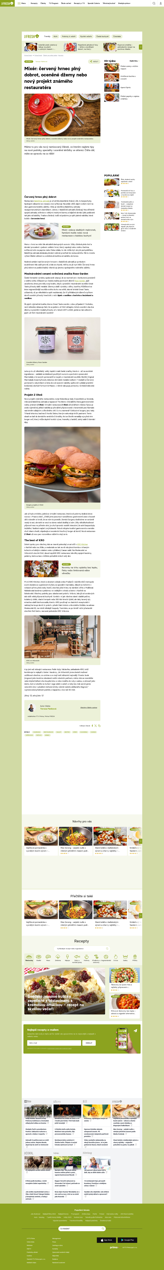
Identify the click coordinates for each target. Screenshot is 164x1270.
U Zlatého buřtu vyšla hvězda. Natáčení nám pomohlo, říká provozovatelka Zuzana (65, 1131)
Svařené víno (78, 1217)
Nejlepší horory (63, 1214)
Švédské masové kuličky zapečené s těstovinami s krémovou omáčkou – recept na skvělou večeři (56, 1002)
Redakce (55, 1259)
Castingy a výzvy (57, 1245)
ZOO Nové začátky (127, 1214)
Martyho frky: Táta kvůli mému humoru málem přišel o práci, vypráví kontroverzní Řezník (65, 1172)
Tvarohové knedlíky (76, 1221)
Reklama (29, 1245)
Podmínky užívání (32, 1252)
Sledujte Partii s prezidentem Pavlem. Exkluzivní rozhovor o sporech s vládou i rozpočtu (36, 1131)
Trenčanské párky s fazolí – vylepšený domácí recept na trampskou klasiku (127, 205)
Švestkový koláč (105, 1221)
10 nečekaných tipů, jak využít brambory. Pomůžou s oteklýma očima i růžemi (95, 1183)
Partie (95, 1214)
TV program (75, 1214)
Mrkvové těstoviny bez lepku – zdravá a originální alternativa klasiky (123, 1013)
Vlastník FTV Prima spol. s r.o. (36, 1259)
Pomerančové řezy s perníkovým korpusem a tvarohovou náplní (128, 193)
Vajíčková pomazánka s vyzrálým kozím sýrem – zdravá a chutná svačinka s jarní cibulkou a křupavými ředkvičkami (40, 849)
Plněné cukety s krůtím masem (129, 67)
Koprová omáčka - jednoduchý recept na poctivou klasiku (126, 47)
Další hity (134, 61)
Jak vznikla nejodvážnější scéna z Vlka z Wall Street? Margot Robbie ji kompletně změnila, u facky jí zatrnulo (38, 1195)
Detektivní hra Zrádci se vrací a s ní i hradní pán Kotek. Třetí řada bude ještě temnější (67, 1121)
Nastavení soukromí (58, 1262)
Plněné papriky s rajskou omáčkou (129, 97)
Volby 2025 (67, 1217)
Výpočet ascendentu (60, 1221)
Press (54, 1242)
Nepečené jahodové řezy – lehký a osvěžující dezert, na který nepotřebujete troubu (88, 48)
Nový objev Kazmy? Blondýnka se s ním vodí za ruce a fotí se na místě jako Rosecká (67, 1194)
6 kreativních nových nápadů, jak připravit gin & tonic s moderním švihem (128, 228)
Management (56, 1238)
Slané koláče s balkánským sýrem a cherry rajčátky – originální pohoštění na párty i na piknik (108, 849)
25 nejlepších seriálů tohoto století (38, 1170)
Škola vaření (66, 3)
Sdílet (95, 62)
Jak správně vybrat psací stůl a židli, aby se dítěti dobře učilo (95, 1171)
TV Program (53, 3)
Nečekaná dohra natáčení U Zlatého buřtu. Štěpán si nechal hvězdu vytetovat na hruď (66, 1142)
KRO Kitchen (82, 544)
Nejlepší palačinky (91, 1221)
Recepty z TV (79, 3)
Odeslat (89, 1043)
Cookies (29, 1256)
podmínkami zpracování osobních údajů (59, 1048)
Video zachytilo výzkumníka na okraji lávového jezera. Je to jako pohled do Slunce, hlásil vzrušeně (96, 1142)
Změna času (86, 1214)
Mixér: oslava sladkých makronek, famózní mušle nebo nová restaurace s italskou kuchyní (79, 233)
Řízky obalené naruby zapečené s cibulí (128, 180)
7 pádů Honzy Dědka (54, 1217)
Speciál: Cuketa (94, 3)
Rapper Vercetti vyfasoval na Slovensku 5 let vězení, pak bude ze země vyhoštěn (67, 1183)
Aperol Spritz (125, 87)
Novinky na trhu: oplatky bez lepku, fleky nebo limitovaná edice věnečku (80, 570)
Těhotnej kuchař (109, 3)
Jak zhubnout (35, 1214)
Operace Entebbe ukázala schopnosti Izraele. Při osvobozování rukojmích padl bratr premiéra (96, 1132)
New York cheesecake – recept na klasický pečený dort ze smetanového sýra (128, 216)
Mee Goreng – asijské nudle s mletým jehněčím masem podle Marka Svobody (74, 849)
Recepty (34, 3)
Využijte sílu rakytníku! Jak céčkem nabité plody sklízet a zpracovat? (96, 1193)
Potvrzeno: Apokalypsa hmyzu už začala (95, 1120)
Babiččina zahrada (41, 201)
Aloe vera (108, 1217)
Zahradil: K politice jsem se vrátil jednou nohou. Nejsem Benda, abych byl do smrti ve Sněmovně (37, 1142)
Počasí (101, 1214)
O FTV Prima (31, 1238)
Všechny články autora (88, 708)
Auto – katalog (39, 1217)
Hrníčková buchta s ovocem (128, 77)
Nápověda (55, 1256)
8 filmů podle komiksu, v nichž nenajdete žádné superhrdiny (36, 1182)
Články (43, 3)
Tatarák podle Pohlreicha (93, 1217)
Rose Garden (80, 281)
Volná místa (30, 1242)
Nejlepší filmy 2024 (49, 1214)
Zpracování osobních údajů (60, 1252)
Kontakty (55, 1249)
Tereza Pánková (41, 61)
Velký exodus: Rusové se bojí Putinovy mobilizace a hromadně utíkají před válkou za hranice (37, 1121)
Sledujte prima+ (124, 3)
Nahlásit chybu (31, 1262)
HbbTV (29, 1249)
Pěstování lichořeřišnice (122, 1217)
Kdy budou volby (112, 1214)
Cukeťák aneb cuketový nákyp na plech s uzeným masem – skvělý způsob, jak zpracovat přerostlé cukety (47, 50)
